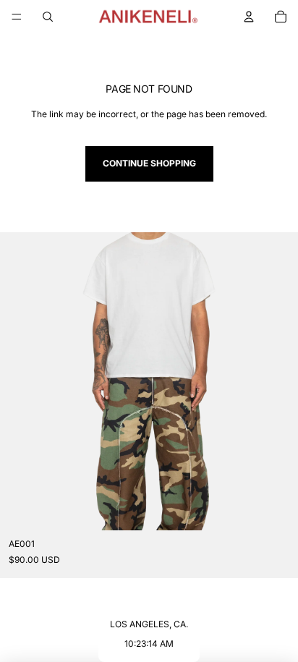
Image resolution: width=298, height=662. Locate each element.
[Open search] (48, 17)
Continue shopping (149, 163)
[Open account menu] (249, 17)
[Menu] (16, 16)
